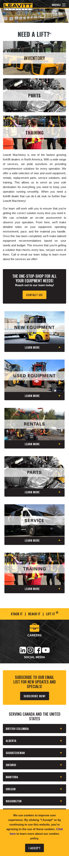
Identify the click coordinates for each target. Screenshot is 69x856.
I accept (34, 848)
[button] (5, 15)
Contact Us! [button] (34, 295)
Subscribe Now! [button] (35, 696)
